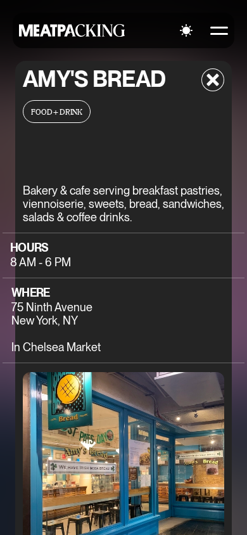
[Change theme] (186, 30)
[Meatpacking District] (72, 30)
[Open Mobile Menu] (219, 30)
